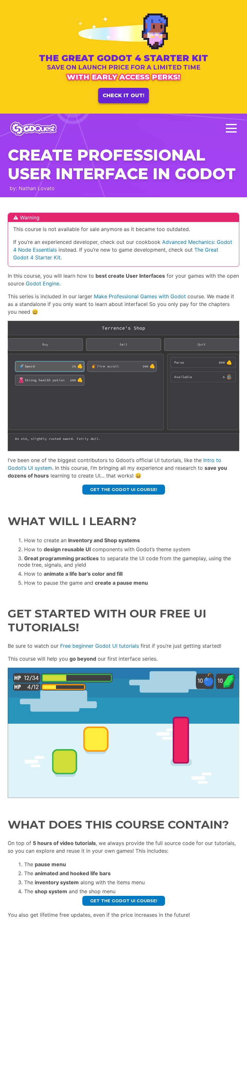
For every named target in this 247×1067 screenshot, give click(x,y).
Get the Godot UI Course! (123, 489)
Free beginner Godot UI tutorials (99, 646)
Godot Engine (42, 283)
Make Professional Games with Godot (140, 296)
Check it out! (123, 95)
